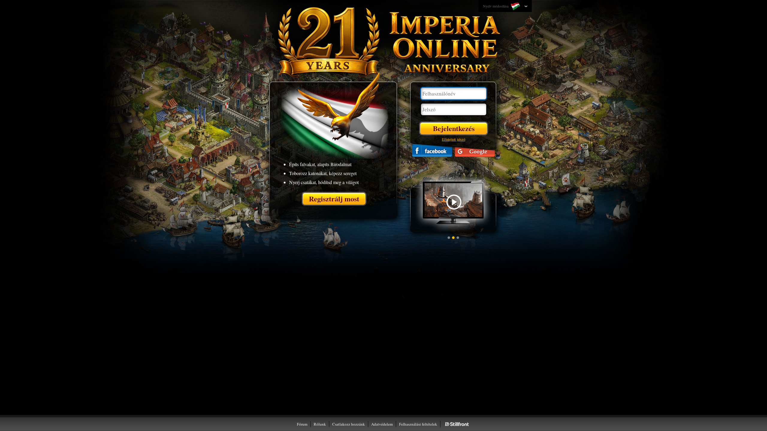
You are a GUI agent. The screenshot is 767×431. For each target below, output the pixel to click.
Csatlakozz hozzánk (348, 424)
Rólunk (320, 424)
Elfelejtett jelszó (453, 139)
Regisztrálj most (334, 198)
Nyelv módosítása (496, 6)
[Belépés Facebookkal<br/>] (432, 150)
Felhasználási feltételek (418, 424)
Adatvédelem (382, 424)
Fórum (302, 424)
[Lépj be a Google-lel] (475, 150)
